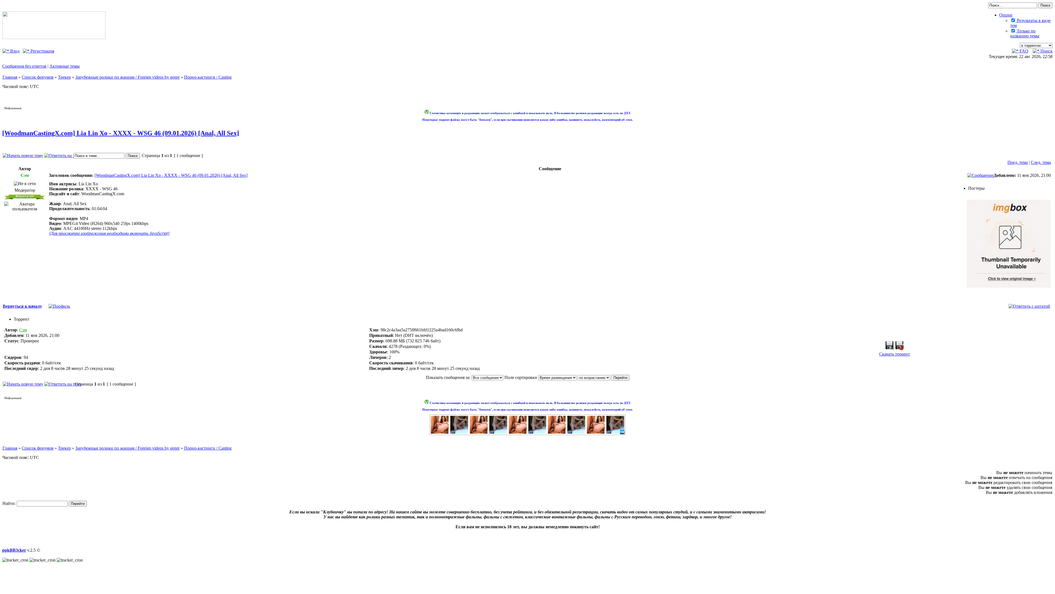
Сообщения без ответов (24, 66)
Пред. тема (1017, 162)
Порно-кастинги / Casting (208, 77)
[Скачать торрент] (889, 348)
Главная (9, 77)
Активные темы (64, 66)
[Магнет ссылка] (899, 348)
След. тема (1041, 162)
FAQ (1023, 51)
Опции (1005, 15)
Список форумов (38, 77)
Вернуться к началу (22, 306)
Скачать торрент (894, 354)
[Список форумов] (54, 37)
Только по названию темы (1024, 33)
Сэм (23, 330)
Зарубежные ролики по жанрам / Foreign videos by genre (127, 77)
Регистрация (41, 51)
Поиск (1046, 51)
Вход (14, 51)
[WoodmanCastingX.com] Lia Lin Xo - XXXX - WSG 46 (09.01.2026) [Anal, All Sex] (120, 133)
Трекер (64, 77)
